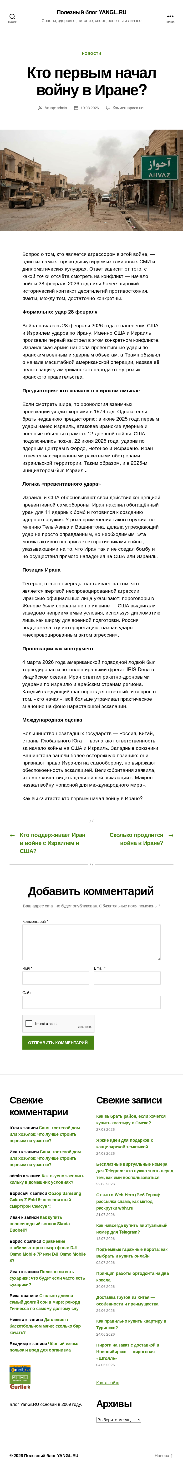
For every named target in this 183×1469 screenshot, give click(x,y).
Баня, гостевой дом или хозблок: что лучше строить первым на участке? (45, 1134)
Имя (27, 968)
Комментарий (35, 921)
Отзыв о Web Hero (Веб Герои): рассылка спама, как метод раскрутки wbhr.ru (128, 1201)
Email (100, 968)
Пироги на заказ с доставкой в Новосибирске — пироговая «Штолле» (127, 1351)
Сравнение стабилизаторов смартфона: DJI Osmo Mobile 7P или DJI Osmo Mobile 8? (48, 1250)
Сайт (26, 992)
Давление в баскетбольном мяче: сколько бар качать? (45, 1325)
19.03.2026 (90, 107)
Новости (91, 53)
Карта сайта (107, 1382)
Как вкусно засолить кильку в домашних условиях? (47, 1179)
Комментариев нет (129, 107)
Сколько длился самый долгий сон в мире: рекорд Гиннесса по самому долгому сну (45, 1301)
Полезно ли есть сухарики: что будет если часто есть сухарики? (47, 1277)
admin (62, 107)
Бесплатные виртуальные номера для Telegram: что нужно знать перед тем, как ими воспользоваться (134, 1170)
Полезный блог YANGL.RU (91, 12)
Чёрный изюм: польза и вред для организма (44, 1346)
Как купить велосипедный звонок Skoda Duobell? (40, 1223)
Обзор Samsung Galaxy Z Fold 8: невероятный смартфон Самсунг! (45, 1199)
